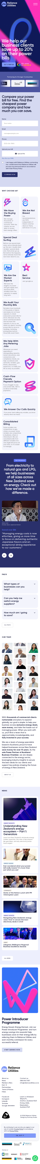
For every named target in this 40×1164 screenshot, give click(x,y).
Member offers (7, 1083)
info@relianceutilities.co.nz (29, 1083)
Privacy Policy (14, 1131)
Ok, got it (20, 1135)
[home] (9, 4)
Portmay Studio (32, 1117)
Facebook (5, 1097)
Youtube (5, 1103)
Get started (9, 64)
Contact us (24, 1078)
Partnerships (6, 1087)
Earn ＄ (4, 1085)
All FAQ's (7, 625)
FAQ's (4, 1092)
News (4, 1081)
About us (5, 1078)
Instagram (5, 1099)
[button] (35, 4)
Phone (4, 139)
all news (7, 958)
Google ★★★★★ (8, 1106)
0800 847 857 (25, 1081)
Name (4, 119)
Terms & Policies (7, 1089)
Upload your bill (7, 149)
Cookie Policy (18, 1129)
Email (4, 129)
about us (7, 774)
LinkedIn (5, 1101)
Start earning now (12, 1050)
